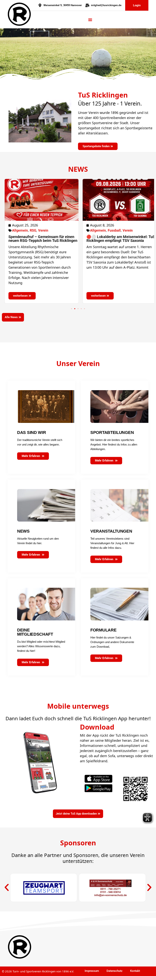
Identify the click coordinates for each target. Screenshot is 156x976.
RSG (30, 230)
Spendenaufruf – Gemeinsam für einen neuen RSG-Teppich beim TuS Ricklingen (40, 238)
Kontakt (135, 971)
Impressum (92, 971)
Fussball (111, 230)
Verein (41, 230)
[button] (71, 308)
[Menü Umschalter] (90, 19)
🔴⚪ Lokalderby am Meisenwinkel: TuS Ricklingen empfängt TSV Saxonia (118, 238)
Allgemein (17, 230)
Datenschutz (115, 971)
